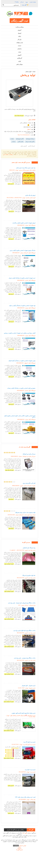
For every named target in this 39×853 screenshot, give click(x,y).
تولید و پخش (27, 75)
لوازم (19, 61)
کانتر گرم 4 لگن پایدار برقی (29, 483)
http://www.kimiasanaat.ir (24, 134)
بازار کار (19, 39)
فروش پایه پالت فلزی (30, 195)
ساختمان (19, 48)
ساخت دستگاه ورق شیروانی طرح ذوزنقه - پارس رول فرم (21, 602)
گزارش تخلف (23, 146)
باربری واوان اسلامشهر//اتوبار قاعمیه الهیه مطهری (23, 713)
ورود (26, 2)
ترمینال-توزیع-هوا (30, 138)
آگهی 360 (24, 833)
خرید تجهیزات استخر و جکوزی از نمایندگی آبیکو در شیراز (22, 278)
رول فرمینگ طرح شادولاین (29, 547)
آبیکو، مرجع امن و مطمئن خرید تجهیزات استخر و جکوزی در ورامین (19, 333)
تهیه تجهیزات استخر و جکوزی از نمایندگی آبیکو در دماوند (22, 305)
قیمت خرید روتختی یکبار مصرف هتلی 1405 (25, 797)
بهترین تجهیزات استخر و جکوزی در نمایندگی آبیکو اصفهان (22, 360)
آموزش (19, 30)
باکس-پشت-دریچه (30, 141)
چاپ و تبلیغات (19, 42)
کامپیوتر (19, 55)
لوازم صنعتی (28, 71)
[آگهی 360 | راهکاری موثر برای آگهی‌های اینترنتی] (19, 13)
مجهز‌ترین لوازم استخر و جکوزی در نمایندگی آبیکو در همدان (21, 388)
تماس (19, 847)
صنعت (19, 52)
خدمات (19, 45)
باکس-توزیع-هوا (20, 138)
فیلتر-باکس (20, 141)
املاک (19, 36)
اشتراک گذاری (31, 146)
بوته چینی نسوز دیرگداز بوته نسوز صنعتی (25, 167)
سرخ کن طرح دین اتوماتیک (29, 454)
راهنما (17, 1)
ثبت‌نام (22, 2)
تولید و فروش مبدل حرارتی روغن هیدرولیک (25, 512)
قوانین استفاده (20, 845)
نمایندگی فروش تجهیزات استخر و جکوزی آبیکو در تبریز (22, 250)
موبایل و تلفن (19, 64)
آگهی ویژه (24, 4)
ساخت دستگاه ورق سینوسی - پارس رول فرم (24, 658)
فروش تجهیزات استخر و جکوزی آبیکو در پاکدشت (23, 222)
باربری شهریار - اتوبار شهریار (28, 685)
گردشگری (19, 58)
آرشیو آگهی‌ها (19, 849)
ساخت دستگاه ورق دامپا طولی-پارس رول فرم (24, 630)
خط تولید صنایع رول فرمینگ (28, 575)
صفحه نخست (32, 2)
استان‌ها (19, 848)
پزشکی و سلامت (19, 27)
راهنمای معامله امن (8, 154)
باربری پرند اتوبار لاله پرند (29, 742)
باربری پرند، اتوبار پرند (30, 769)
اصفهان (29, 129)
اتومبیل (19, 33)
